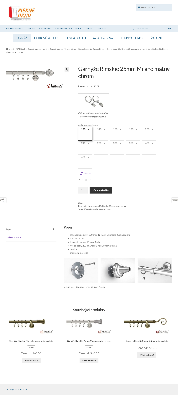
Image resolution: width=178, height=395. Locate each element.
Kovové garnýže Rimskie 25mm (63, 49)
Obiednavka (45, 28)
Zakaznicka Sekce (14, 28)
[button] (67, 69)
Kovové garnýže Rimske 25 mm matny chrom (126, 49)
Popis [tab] (8, 229)
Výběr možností (31, 360)
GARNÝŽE (22, 38)
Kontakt (89, 28)
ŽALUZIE (157, 38)
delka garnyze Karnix (88, 125)
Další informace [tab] (13, 237)
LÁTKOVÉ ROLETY (46, 38)
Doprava (102, 28)
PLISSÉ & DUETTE (75, 38)
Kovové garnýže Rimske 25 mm (91, 49)
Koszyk (31, 28)
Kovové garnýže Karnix (37, 49)
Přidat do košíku (101, 190)
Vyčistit (87, 173)
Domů (11, 49)
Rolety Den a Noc (103, 38)
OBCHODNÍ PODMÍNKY (68, 28)
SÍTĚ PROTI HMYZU (132, 38)
